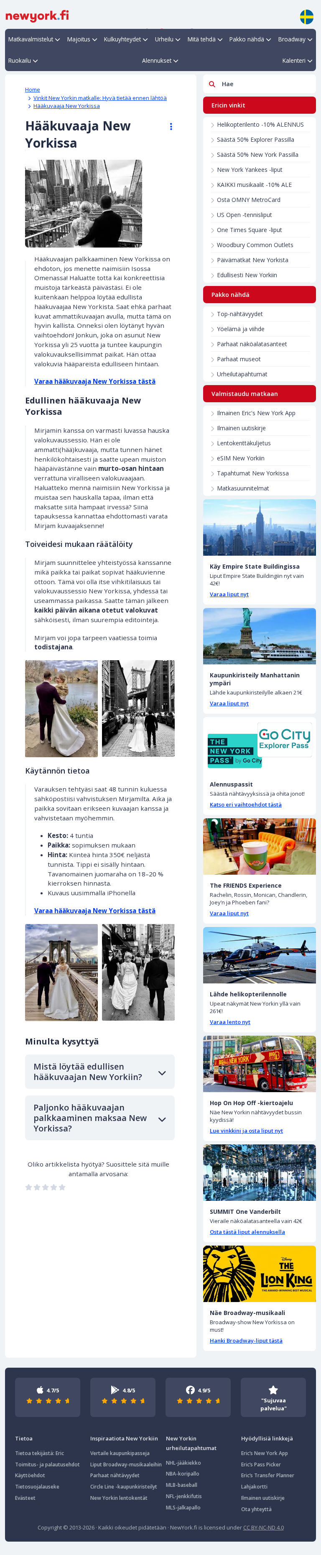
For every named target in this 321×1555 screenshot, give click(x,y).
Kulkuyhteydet (122, 39)
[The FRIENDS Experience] (259, 846)
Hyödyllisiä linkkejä (267, 1438)
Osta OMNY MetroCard (248, 200)
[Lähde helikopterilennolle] (259, 955)
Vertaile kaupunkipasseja (120, 1453)
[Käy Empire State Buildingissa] (259, 527)
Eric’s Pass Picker (261, 1464)
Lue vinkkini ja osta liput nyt (246, 1130)
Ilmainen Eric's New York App (256, 413)
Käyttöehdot (30, 1475)
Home (32, 89)
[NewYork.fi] (37, 15)
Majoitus (78, 39)
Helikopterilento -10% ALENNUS (260, 124)
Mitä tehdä (202, 39)
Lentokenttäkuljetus (244, 443)
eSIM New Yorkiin (241, 458)
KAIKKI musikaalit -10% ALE (254, 185)
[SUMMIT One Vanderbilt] (259, 1172)
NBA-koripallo (182, 1473)
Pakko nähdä (246, 39)
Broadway (292, 39)
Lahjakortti (254, 1486)
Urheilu (164, 39)
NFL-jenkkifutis (184, 1496)
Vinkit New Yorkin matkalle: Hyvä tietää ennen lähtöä (100, 98)
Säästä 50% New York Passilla (257, 154)
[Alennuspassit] (259, 745)
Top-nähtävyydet (240, 314)
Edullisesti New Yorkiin (247, 275)
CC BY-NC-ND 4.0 (263, 1527)
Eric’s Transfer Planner (267, 1475)
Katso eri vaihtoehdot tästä (246, 804)
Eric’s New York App (264, 1453)
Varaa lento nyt (230, 1022)
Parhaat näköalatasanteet (252, 344)
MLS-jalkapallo (183, 1507)
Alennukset (156, 60)
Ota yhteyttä (256, 1509)
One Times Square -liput (249, 230)
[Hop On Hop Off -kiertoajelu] (259, 1064)
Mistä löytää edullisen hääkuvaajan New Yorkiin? (87, 1072)
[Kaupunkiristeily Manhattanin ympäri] (259, 636)
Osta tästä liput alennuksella (247, 1232)
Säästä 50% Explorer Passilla (255, 139)
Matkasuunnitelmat (243, 488)
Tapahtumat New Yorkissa (253, 473)
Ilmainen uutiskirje (241, 428)
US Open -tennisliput (244, 215)
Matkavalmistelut (30, 39)
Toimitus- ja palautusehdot (47, 1464)
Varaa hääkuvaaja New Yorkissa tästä (94, 381)
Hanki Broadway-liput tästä (246, 1340)
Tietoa (24, 1438)
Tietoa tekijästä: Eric (39, 1453)
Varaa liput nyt (229, 594)
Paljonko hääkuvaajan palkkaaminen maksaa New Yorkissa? (90, 1118)
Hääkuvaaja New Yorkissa (66, 106)
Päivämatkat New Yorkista (252, 260)
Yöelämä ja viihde (241, 329)
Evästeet (25, 1497)
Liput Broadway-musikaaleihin (126, 1464)
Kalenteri (294, 60)
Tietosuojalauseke (37, 1486)
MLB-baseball (181, 1485)
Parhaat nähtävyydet (115, 1475)
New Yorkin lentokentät (119, 1497)
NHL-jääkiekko (183, 1462)
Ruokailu (19, 60)
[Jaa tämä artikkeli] (167, 126)
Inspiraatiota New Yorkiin (124, 1438)
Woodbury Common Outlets (255, 245)
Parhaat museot (239, 359)
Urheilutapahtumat (242, 374)
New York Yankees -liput (250, 170)
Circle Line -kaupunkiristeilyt (123, 1486)
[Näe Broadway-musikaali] (259, 1274)
